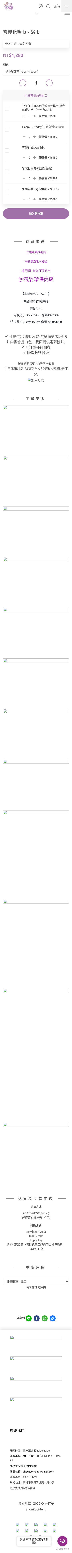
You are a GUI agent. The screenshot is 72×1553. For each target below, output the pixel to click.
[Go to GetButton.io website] (62, 1549)
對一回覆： (28, 1456)
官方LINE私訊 (44, 1456)
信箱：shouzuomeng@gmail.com (34, 1471)
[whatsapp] (45, 1318)
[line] (29, 1318)
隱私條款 (24, 1503)
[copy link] (53, 1318)
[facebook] (37, 1318)
